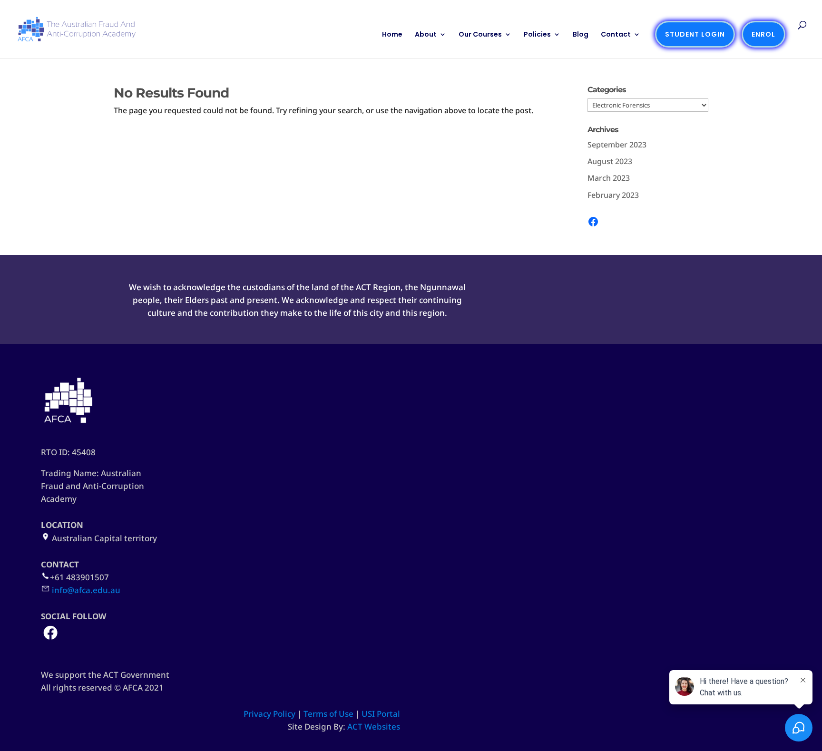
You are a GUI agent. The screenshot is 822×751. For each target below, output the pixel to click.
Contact (616, 35)
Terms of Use (328, 713)
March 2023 (608, 178)
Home (392, 35)
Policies (537, 35)
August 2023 (609, 161)
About (426, 35)
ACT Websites (373, 726)
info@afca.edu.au (86, 590)
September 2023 (616, 144)
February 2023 (613, 195)
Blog (580, 35)
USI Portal (381, 713)
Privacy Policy (269, 713)
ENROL (763, 34)
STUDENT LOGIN (695, 34)
